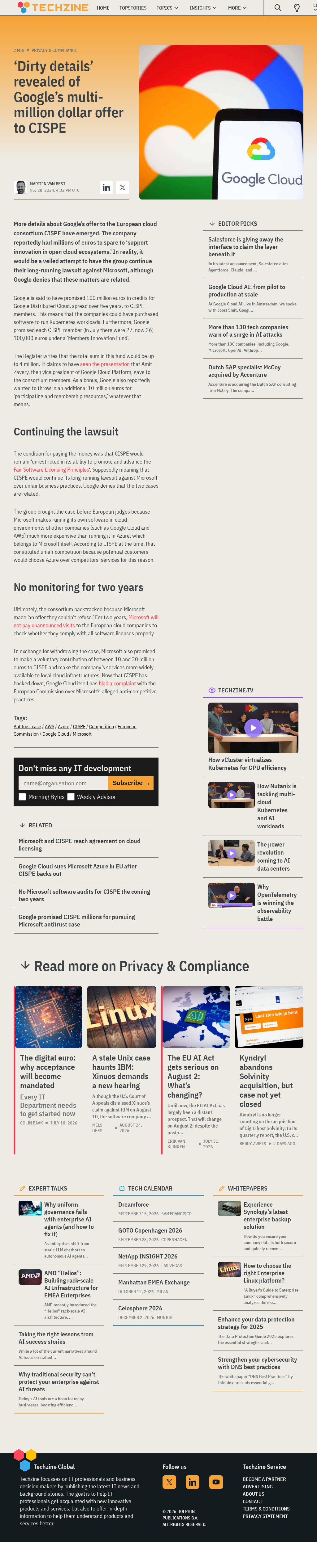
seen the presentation (105, 364)
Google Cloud (55, 734)
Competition (101, 726)
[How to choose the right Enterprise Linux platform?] (229, 1283)
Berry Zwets (253, 1143)
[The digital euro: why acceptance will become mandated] (48, 1017)
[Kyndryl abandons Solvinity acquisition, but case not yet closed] (269, 1017)
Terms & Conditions (266, 1509)
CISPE (79, 726)
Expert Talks (47, 1188)
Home (103, 8)
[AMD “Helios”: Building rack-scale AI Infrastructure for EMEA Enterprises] (30, 1294)
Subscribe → (131, 782)
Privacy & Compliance (54, 50)
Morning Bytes (46, 796)
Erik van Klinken (176, 1143)
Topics (164, 8)
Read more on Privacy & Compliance (141, 965)
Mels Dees (97, 1127)
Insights (200, 8)
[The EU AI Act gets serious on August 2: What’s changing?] (196, 1017)
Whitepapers (247, 1188)
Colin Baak (31, 1123)
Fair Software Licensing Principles (51, 469)
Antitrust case (27, 726)
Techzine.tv (236, 690)
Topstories (133, 8)
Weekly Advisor (96, 796)
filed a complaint (117, 683)
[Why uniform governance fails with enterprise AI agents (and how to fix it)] (30, 1230)
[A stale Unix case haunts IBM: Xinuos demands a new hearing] (121, 1017)
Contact (252, 1501)
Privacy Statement (265, 1516)
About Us (253, 1494)
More (234, 8)
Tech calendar (150, 1188)
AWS (49, 726)
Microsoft (82, 734)
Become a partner (264, 1479)
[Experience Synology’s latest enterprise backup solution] (229, 1226)
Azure (63, 726)
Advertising (258, 1486)
